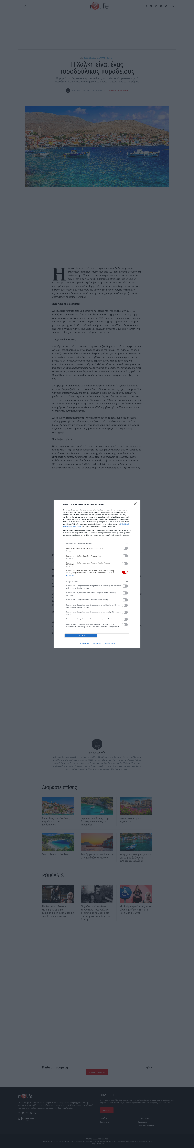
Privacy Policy (110, 643)
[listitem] (97, 543)
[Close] (136, 504)
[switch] (125, 548)
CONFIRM (81, 635)
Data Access (97, 643)
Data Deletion (84, 643)
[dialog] (97, 574)
